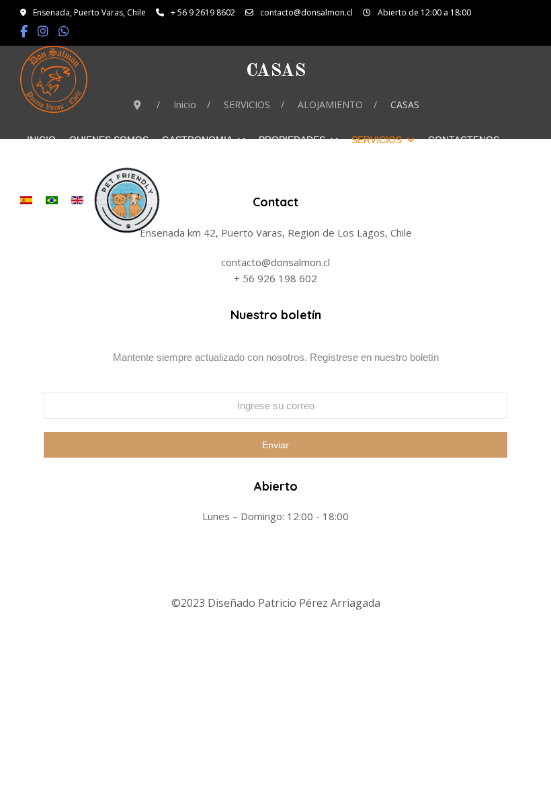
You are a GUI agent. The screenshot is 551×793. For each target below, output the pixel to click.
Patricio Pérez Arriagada (319, 602)
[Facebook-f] (24, 32)
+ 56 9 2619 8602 (203, 12)
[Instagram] (43, 32)
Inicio (41, 139)
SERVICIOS (376, 139)
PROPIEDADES (292, 139)
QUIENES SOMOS (109, 139)
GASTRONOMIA (197, 139)
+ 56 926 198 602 (275, 278)
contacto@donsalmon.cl (306, 12)
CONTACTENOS (463, 139)
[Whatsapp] (63, 32)
